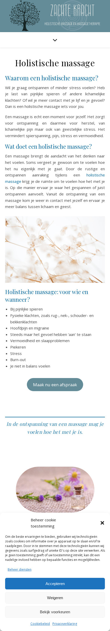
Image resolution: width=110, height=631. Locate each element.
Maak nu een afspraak (55, 385)
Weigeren (55, 598)
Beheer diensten (19, 569)
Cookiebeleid (40, 623)
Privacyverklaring (64, 623)
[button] (102, 522)
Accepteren (55, 583)
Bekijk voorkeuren (55, 612)
